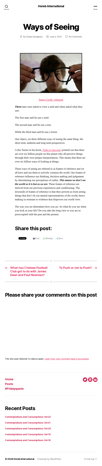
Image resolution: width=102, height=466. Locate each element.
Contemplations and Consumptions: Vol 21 (27, 422)
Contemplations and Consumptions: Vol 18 (28, 440)
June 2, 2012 (56, 36)
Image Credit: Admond (51, 99)
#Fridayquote (14, 388)
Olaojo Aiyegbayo (34, 36)
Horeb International (51, 6)
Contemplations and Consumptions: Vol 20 (28, 428)
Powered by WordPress (49, 459)
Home (9, 379)
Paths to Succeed (51, 150)
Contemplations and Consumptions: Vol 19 (28, 434)
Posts (9, 384)
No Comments (75, 36)
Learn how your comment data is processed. (67, 359)
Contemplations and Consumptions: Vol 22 (28, 417)
